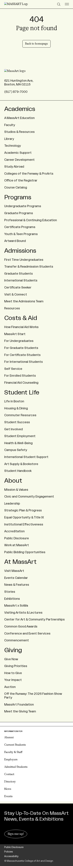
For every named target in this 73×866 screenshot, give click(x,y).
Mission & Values (16, 489)
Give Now (11, 659)
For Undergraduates (18, 340)
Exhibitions (12, 598)
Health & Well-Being (18, 443)
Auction (10, 686)
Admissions (20, 251)
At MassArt (20, 562)
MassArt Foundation (19, 704)
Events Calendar (16, 577)
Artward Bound (15, 240)
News (7, 789)
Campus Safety (15, 449)
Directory (10, 781)
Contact (9, 774)
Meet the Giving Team (20, 711)
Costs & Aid (20, 318)
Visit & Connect (15, 294)
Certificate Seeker (17, 287)
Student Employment (19, 436)
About (13, 481)
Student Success (17, 422)
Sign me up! (16, 834)
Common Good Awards (20, 626)
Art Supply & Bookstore (21, 464)
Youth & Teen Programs (21, 234)
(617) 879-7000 (16, 91)
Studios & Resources (19, 131)
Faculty (9, 125)
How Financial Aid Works (21, 327)
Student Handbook (18, 470)
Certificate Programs (19, 227)
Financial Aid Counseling (21, 382)
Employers (10, 759)
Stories (9, 591)
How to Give (13, 673)
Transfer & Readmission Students (28, 266)
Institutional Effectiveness (23, 524)
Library (9, 138)
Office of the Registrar (20, 180)
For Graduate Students (21, 347)
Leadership (12, 503)
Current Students (15, 745)
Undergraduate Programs (22, 206)
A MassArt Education (19, 118)
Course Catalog (15, 187)
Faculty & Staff (13, 752)
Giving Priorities (15, 666)
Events (8, 796)
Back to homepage (36, 43)
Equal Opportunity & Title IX (24, 517)
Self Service (13, 368)
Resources (12, 308)
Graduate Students (18, 273)
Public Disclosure (16, 538)
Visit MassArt (14, 570)
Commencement (16, 640)
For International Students (23, 361)
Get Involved (13, 429)
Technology (12, 145)
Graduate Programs (18, 213)
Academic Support (18, 152)
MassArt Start (14, 334)
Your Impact (13, 679)
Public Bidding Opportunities (24, 552)
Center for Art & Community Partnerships (34, 619)
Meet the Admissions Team (23, 301)
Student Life (21, 393)
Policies (8, 852)
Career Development (19, 159)
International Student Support (26, 457)
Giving (13, 650)
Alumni (9, 737)
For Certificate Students (22, 354)
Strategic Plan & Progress (23, 510)
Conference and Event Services (27, 633)
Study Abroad (14, 166)
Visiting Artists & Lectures (23, 612)
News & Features (16, 584)
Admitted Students (16, 767)
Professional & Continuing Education (30, 220)
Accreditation (14, 531)
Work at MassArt (16, 545)
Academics (19, 109)
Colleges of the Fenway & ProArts (28, 173)
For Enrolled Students (20, 375)
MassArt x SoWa (16, 605)
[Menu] (67, 4)
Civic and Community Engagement (29, 496)
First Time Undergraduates (23, 259)
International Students (20, 280)
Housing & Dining (16, 408)
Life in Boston (14, 401)
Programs (17, 197)
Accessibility (11, 856)
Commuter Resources (20, 415)
